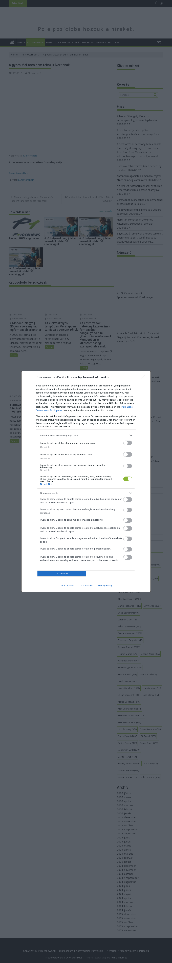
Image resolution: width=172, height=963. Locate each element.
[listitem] (86, 435)
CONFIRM (62, 573)
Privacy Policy (105, 585)
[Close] (144, 378)
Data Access (86, 585)
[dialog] (86, 481)
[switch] (127, 443)
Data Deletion (67, 585)
